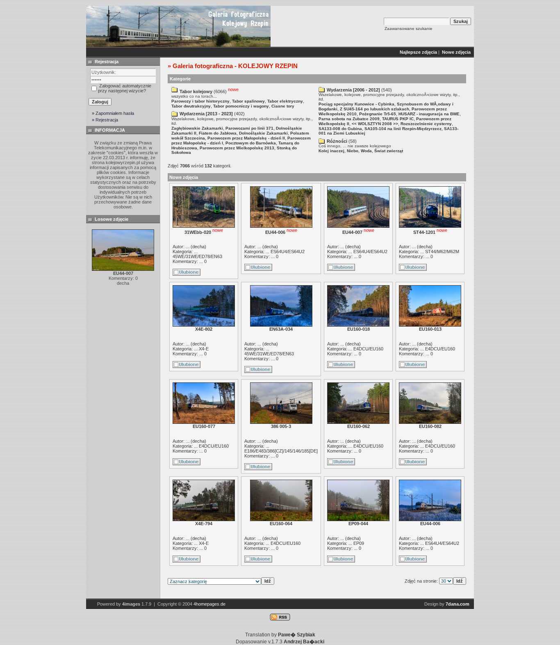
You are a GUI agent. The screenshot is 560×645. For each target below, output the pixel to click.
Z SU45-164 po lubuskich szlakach (374, 109)
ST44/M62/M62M (442, 251)
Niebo (352, 151)
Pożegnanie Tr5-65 (377, 114)
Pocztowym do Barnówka (250, 143)
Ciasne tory (282, 106)
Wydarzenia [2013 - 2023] (206, 113)
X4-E (204, 348)
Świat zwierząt (388, 151)
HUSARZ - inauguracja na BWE (429, 114)
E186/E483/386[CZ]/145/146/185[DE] (281, 450)
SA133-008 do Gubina (340, 128)
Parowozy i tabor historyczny (200, 101)
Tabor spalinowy (248, 101)
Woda (366, 151)
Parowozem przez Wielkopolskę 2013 (237, 148)
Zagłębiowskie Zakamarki (197, 128)
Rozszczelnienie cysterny (426, 123)
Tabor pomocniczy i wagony (241, 106)
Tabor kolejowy (196, 91)
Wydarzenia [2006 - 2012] (353, 89)
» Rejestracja (105, 119)
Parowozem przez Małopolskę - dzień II (246, 138)
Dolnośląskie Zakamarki (263, 133)
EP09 (358, 543)
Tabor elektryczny (285, 101)
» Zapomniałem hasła (113, 113)
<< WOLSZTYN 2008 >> (375, 123)
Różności (337, 141)
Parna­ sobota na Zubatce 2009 (349, 119)
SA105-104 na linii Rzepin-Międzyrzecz (403, 128)
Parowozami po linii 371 (249, 128)
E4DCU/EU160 (368, 348)
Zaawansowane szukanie (409, 28)
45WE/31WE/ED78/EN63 (197, 256)
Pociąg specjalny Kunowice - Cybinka (356, 104)
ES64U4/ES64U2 (288, 251)
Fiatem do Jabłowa (218, 133)
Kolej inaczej (331, 151)
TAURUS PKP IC (398, 119)
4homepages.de (209, 604)
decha (198, 246)
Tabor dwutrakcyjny (191, 106)
